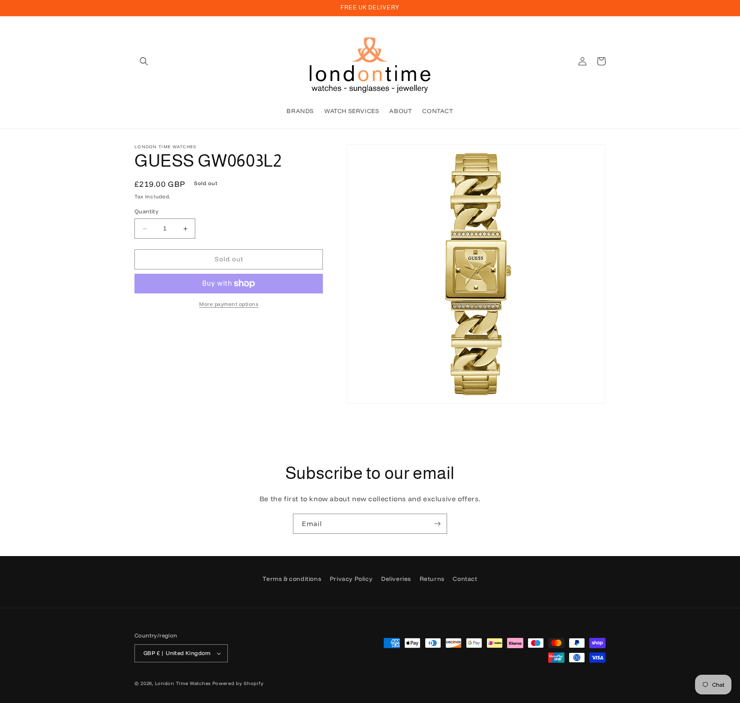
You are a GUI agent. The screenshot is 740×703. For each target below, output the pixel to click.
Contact (465, 579)
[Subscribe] (437, 524)
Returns (432, 579)
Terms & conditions (292, 579)
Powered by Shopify (238, 683)
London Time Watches (183, 683)
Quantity (146, 211)
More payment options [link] (228, 304)
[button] (143, 61)
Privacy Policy (351, 579)
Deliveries (396, 579)
